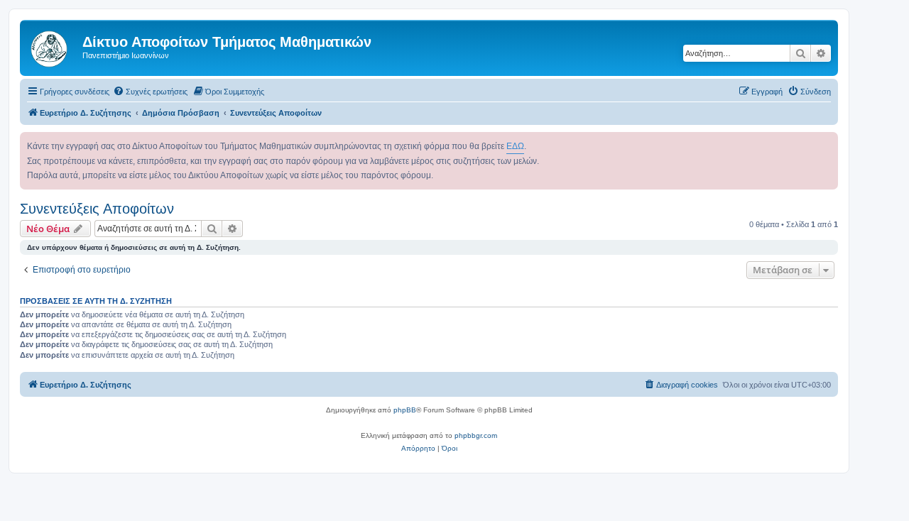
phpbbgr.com (475, 435)
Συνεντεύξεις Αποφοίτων (97, 208)
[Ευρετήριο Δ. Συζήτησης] (52, 46)
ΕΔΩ (515, 146)
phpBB (404, 410)
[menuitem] (150, 91)
